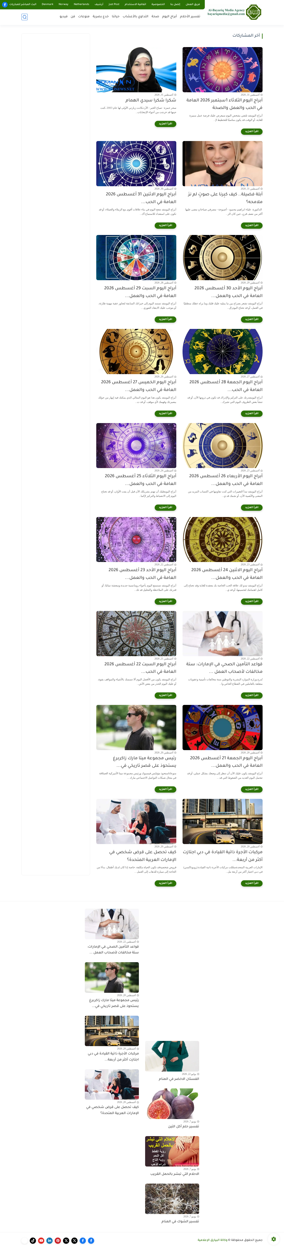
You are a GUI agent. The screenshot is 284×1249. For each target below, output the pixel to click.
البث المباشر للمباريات (22, 4)
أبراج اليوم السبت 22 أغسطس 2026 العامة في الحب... (140, 668)
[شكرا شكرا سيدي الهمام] (136, 69)
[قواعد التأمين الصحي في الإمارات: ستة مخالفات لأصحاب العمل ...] (223, 633)
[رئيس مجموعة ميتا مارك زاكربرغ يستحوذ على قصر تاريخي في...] (136, 727)
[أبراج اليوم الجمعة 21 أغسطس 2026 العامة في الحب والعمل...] (223, 727)
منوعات (84, 17)
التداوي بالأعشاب (135, 17)
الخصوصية (158, 4)
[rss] (24, 1241)
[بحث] (24, 17)
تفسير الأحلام (190, 17)
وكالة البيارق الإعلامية (212, 1240)
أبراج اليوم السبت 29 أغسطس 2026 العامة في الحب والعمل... (140, 292)
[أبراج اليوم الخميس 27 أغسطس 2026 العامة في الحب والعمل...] (136, 351)
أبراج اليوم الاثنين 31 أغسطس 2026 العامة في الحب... (141, 198)
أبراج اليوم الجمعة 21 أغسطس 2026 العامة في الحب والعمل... (226, 762)
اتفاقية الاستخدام (135, 4)
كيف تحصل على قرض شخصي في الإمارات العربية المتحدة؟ (142, 856)
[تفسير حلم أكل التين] (172, 1103)
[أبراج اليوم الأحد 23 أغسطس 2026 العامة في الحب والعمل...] (136, 539)
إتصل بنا (175, 4)
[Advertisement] (56, 100)
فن (73, 17)
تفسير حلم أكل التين (183, 1127)
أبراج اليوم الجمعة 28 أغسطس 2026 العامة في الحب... (226, 386)
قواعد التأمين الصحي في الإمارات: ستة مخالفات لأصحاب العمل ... (224, 668)
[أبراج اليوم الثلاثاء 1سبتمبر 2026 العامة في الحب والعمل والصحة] (223, 69)
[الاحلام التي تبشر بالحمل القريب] (172, 1151)
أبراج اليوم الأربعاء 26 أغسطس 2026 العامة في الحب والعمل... (226, 480)
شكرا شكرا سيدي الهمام (151, 100)
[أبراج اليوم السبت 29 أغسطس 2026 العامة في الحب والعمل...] (136, 257)
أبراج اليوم (169, 17)
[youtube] (41, 1241)
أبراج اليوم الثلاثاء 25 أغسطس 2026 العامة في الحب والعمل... (140, 480)
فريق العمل (193, 4)
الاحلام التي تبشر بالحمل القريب (174, 1174)
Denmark (47, 4)
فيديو (64, 17)
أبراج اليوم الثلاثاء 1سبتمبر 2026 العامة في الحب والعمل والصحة (224, 104)
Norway (63, 4)
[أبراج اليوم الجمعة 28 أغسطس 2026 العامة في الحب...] (223, 351)
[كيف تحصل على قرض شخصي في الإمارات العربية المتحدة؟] (136, 821)
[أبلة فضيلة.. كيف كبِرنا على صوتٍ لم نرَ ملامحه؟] (223, 163)
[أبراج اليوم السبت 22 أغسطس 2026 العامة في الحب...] (136, 633)
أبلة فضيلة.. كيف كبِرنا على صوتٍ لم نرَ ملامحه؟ (225, 198)
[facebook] (5, 4)
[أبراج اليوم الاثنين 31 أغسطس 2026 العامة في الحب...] (136, 163)
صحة (155, 17)
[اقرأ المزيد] (252, 132)
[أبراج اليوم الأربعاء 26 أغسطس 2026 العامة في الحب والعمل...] (223, 445)
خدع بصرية (101, 17)
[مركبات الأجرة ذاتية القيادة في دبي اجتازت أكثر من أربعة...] (223, 821)
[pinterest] (58, 1241)
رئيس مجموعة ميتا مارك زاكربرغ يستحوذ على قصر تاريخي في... (144, 762)
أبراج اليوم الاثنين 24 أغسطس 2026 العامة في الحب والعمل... (227, 574)
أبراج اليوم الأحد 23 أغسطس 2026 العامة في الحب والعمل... (142, 574)
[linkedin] (49, 1241)
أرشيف (99, 4)
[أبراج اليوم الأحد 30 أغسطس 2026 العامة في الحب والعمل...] (223, 257)
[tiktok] (33, 1241)
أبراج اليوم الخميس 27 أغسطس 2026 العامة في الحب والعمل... (138, 386)
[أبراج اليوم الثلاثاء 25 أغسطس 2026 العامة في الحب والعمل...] (136, 445)
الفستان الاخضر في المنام (179, 1079)
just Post (114, 4)
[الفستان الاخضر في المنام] (172, 1056)
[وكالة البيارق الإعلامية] (234, 12)
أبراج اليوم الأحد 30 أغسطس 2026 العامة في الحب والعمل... (228, 292)
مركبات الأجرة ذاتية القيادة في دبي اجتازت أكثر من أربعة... (223, 856)
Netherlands (81, 4)
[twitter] (74, 1241)
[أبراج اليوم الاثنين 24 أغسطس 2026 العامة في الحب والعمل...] (223, 539)
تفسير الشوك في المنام (180, 1222)
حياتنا (116, 17)
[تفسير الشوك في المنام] (172, 1199)
